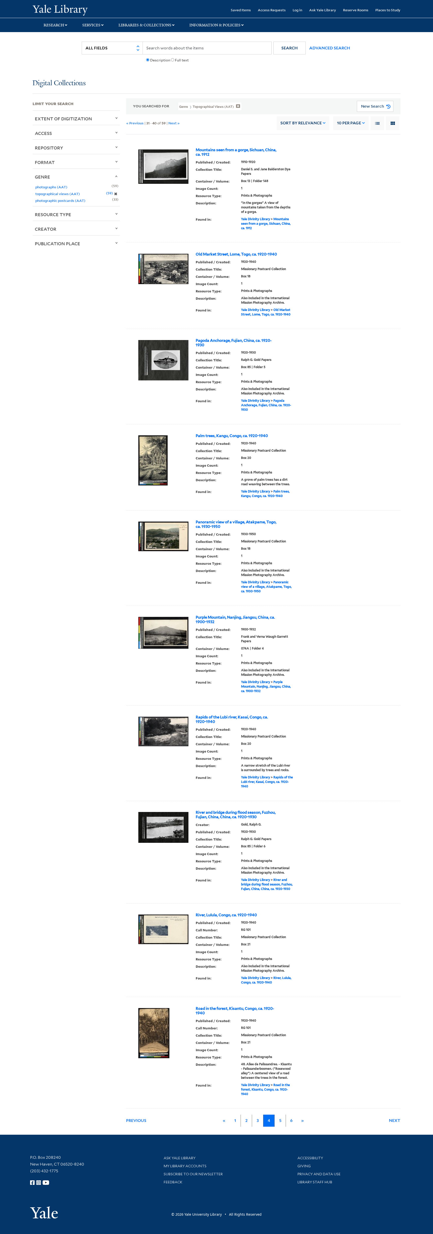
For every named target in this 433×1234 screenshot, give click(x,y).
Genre (42, 177)
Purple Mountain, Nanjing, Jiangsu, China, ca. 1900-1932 (235, 619)
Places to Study (387, 10)
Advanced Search (329, 48)
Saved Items (241, 10)
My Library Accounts (185, 1166)
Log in (297, 10)
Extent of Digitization (63, 119)
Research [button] (54, 25)
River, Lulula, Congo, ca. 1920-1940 (226, 915)
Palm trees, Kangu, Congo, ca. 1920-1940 (232, 436)
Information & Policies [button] (215, 25)
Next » (174, 123)
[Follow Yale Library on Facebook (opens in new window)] (32, 1182)
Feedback (173, 1182)
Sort (301, 123)
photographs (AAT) (51, 187)
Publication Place (57, 243)
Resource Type (53, 214)
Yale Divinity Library (255, 219)
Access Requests (272, 10)
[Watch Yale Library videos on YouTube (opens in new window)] (46, 1182)
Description (160, 60)
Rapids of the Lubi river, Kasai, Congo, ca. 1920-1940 (232, 719)
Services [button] (91, 25)
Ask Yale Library (322, 10)
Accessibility (310, 1158)
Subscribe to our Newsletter (193, 1174)
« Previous (135, 123)
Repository (49, 148)
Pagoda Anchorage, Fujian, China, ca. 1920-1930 (234, 342)
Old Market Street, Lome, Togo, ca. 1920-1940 (236, 254)
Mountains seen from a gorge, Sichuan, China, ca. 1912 (236, 152)
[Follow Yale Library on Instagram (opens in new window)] (38, 1182)
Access (43, 133)
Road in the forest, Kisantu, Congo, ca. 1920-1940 (235, 1010)
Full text (182, 60)
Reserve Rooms (355, 10)
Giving (304, 1166)
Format (45, 162)
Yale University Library (60, 9)
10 (349, 123)
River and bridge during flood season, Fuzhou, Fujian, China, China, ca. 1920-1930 (236, 814)
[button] (289, 48)
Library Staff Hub (314, 1182)
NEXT (394, 1120)
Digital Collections (59, 83)
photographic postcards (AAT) (60, 200)
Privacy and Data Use (319, 1174)
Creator (45, 229)
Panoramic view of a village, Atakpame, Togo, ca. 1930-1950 (236, 524)
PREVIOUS (136, 1120)
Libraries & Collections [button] (145, 25)
